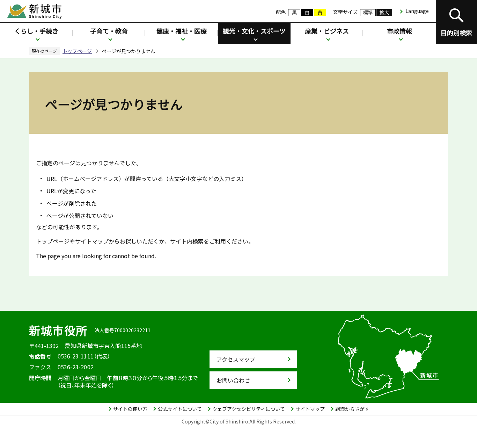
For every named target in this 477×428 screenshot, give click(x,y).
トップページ (77, 51)
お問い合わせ (233, 380)
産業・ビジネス (327, 30)
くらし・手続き (36, 30)
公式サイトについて (180, 408)
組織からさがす (352, 408)
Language (417, 10)
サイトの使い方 (130, 408)
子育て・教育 (109, 30)
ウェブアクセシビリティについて (248, 408)
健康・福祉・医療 (181, 30)
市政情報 (399, 30)
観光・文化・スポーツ (254, 30)
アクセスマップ (236, 359)
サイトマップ (310, 408)
